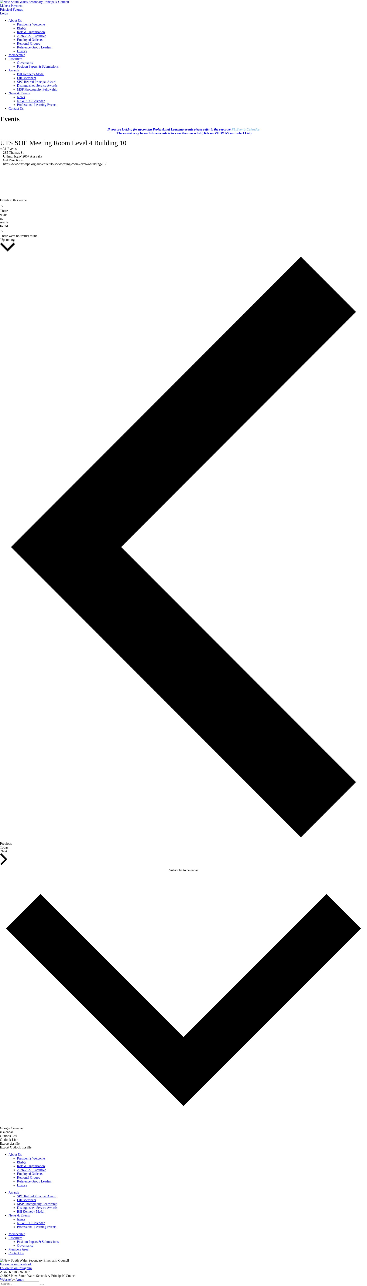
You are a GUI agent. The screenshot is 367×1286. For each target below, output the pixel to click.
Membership (16, 55)
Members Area (18, 1249)
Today (4, 847)
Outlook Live (9, 1139)
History (22, 51)
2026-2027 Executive (31, 36)
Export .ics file (10, 1143)
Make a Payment (11, 5)
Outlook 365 (8, 1136)
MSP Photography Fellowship (37, 89)
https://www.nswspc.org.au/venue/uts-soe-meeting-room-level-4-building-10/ (54, 164)
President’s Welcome (31, 24)
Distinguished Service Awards (37, 85)
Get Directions (13, 160)
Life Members (26, 78)
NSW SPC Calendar (31, 101)
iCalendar (6, 1132)
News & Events (19, 93)
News (21, 97)
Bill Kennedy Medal (30, 74)
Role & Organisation (31, 32)
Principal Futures (11, 9)
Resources (15, 59)
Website (5, 1279)
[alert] (1, 215)
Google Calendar (11, 1128)
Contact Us (16, 108)
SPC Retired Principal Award (36, 82)
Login (4, 13)
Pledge (21, 28)
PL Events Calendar (245, 129)
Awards (13, 70)
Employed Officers (29, 39)
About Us (15, 20)
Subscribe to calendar (183, 870)
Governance (25, 62)
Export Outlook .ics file (15, 1147)
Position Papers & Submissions (38, 66)
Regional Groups (28, 43)
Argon (20, 1279)
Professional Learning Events (36, 104)
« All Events (8, 148)
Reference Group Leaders (34, 47)
